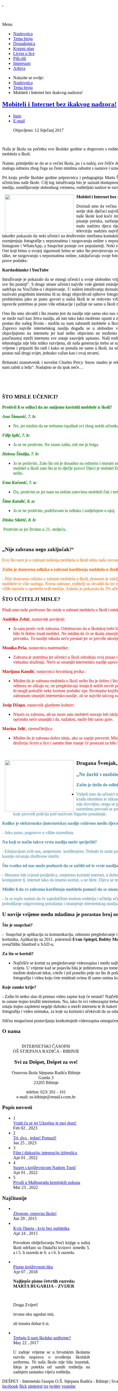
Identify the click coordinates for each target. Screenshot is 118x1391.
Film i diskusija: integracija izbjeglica (45, 1152)
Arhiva (19, 68)
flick (23, 1386)
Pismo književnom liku (33, 1266)
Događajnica (24, 43)
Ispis (17, 116)
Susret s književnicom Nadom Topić (44, 1167)
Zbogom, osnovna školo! (35, 1213)
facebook (10, 1386)
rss (46, 1386)
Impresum (21, 63)
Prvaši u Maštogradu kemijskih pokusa (46, 1182)
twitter (54, 1386)
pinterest (35, 1386)
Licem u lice (24, 53)
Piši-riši (19, 58)
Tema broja (23, 38)
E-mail (19, 121)
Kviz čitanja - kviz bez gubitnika (41, 1228)
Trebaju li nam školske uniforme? (42, 1337)
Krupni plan (23, 48)
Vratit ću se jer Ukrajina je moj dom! (44, 1123)
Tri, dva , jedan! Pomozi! (34, 1138)
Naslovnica (23, 33)
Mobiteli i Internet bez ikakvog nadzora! (59, 104)
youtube (68, 1386)
